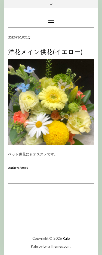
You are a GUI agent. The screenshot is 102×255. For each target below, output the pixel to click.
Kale (66, 238)
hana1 (24, 167)
